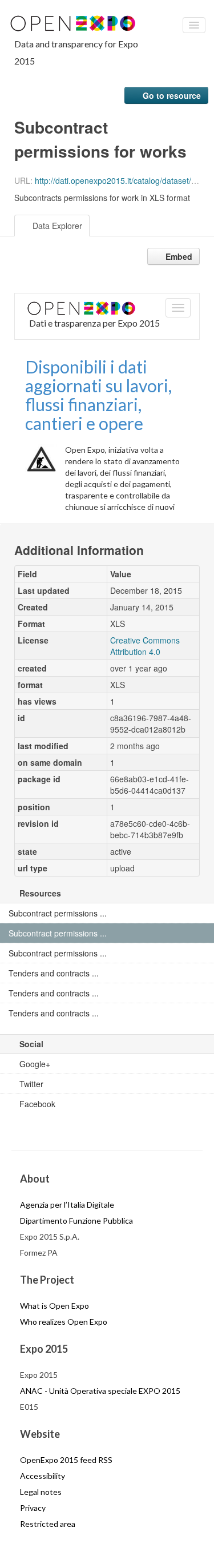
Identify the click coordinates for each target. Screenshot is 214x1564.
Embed (177, 256)
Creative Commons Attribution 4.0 (145, 645)
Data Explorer (56, 225)
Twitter (30, 1083)
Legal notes (41, 1492)
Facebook (36, 1103)
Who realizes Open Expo (63, 1321)
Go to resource (170, 95)
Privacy (33, 1508)
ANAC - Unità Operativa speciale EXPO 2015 (100, 1391)
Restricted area (47, 1524)
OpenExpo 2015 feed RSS (66, 1460)
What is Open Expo (54, 1305)
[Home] (76, 22)
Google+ (33, 1064)
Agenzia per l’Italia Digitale (67, 1204)
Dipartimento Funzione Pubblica (76, 1220)
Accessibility (42, 1476)
